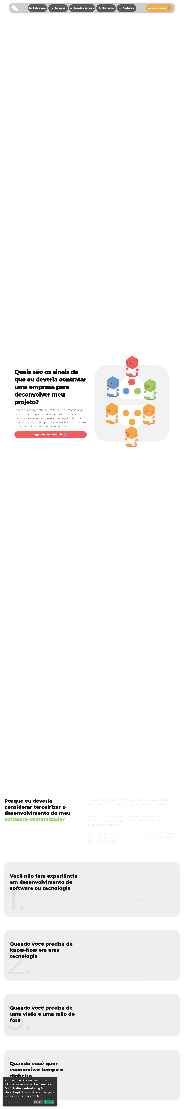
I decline (38, 1102)
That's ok (49, 1102)
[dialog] (30, 1091)
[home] (14, 8)
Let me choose (12, 1102)
